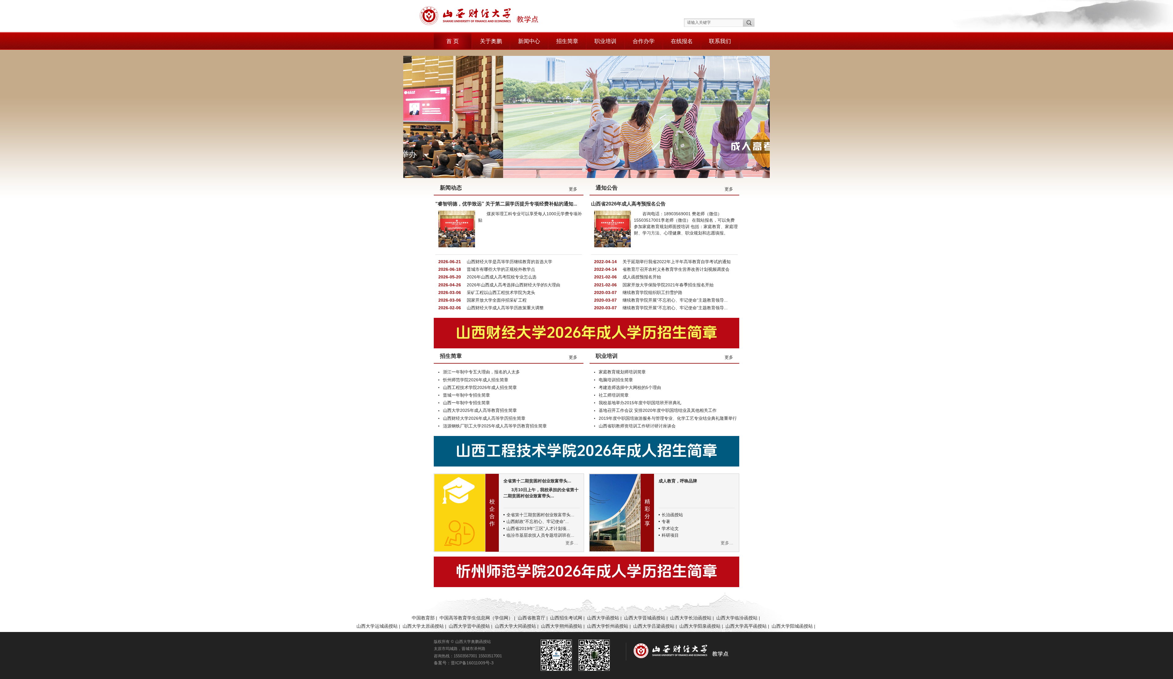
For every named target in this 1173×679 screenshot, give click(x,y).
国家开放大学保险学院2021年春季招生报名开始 (667, 284)
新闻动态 (451, 188)
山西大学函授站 (603, 617)
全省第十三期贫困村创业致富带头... (540, 514)
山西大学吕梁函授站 (653, 626)
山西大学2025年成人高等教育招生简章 (480, 410)
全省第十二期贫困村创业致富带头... (537, 480)
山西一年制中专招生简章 (466, 402)
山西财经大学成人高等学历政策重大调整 (505, 307)
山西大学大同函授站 (515, 626)
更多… (571, 542)
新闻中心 (529, 41)
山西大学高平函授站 (746, 626)
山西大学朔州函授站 (561, 626)
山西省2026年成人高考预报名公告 (628, 203)
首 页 (452, 41)
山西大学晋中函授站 (469, 626)
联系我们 (720, 41)
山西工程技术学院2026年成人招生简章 (480, 387)
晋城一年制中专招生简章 (466, 395)
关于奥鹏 (491, 41)
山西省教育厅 (531, 617)
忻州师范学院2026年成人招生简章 (475, 379)
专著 (666, 521)
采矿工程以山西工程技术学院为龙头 (500, 292)
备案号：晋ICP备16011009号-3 (464, 662)
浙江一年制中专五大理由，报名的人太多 (481, 371)
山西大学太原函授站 (423, 626)
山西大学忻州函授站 (607, 626)
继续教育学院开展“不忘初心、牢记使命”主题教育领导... (674, 300)
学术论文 (670, 528)
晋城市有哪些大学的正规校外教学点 (500, 269)
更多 (573, 189)
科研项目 (670, 535)
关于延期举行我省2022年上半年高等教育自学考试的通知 (676, 261)
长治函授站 (672, 514)
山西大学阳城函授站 (792, 626)
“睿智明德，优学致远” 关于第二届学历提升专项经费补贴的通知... (506, 203)
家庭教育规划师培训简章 (622, 371)
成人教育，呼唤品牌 (678, 480)
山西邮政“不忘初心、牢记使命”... (537, 521)
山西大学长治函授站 (690, 617)
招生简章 (567, 41)
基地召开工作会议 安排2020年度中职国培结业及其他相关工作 (658, 410)
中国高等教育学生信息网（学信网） (476, 617)
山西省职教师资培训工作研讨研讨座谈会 (637, 425)
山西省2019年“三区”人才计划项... (538, 528)
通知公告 (607, 188)
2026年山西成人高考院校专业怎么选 (501, 276)
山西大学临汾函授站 (737, 617)
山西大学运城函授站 (377, 626)
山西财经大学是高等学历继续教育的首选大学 (509, 261)
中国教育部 (423, 617)
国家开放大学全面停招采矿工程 (496, 300)
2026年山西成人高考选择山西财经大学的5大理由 (513, 284)
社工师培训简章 (614, 395)
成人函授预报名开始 (641, 276)
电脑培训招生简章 (616, 379)
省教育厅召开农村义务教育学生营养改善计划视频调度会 (675, 269)
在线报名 (682, 41)
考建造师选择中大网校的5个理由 (630, 387)
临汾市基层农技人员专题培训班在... (540, 535)
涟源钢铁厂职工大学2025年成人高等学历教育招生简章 (495, 425)
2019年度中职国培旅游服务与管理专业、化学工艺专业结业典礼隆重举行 (668, 418)
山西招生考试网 (566, 617)
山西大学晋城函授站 (644, 617)
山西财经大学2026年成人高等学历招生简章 (484, 418)
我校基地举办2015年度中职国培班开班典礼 (640, 402)
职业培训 (605, 41)
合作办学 (644, 41)
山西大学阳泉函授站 (700, 626)
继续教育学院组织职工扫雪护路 (651, 292)
